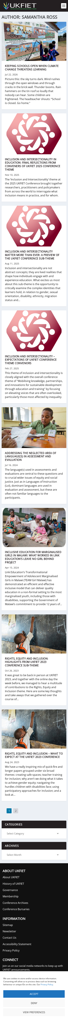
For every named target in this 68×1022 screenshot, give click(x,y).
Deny (34, 1003)
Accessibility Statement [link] (17, 944)
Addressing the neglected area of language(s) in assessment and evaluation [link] (30, 456)
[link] (19, 6)
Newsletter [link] (9, 931)
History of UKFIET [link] (13, 884)
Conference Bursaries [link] (16, 909)
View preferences (34, 1012)
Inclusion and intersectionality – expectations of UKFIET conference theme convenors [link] (31, 359)
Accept (34, 994)
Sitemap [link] (8, 925)
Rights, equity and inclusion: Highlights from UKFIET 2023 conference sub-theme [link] (26, 662)
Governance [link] (10, 890)
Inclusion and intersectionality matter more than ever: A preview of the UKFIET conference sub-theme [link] (32, 255)
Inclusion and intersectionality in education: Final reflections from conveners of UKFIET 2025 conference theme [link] (32, 164)
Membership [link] (10, 896)
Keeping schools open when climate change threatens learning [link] (32, 67)
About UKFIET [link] (11, 877)
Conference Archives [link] (15, 903)
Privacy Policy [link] (47, 984)
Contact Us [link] (9, 937)
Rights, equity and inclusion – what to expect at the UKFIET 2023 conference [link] (34, 755)
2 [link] (16, 811)
